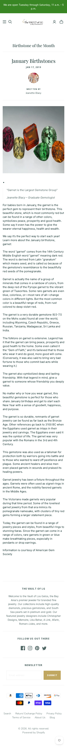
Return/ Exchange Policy (28, 713)
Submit (52, 675)
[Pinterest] (37, 648)
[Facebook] (23, 648)
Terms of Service (21, 717)
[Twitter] (44, 648)
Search (7, 713)
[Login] (54, 22)
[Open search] (10, 22)
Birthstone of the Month (34, 45)
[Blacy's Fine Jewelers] (33, 21)
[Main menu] (4, 22)
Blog (52, 717)
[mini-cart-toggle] (61, 22)
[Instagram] (30, 648)
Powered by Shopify (33, 732)
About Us (40, 717)
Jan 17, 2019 (33, 67)
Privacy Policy (54, 713)
